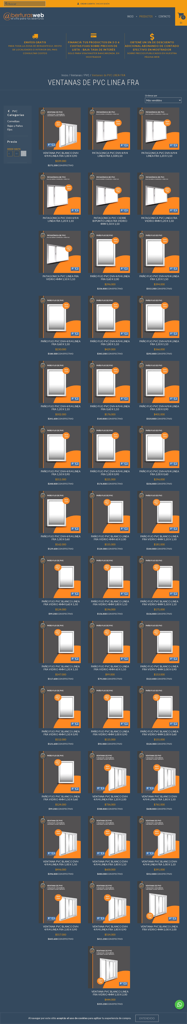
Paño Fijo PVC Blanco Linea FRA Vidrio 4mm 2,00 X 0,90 (159, 668)
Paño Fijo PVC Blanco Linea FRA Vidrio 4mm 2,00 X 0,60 (159, 733)
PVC (87, 75)
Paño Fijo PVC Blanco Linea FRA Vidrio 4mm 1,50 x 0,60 (61, 798)
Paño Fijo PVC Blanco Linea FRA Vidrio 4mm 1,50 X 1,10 (159, 603)
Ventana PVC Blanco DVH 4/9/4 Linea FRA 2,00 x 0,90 (60, 928)
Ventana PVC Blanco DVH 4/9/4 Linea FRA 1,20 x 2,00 (110, 798)
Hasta (16, 149)
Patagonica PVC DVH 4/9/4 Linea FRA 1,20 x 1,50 (159, 154)
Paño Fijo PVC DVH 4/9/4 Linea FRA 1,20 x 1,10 (61, 408)
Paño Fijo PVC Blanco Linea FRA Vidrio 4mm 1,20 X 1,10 (61, 668)
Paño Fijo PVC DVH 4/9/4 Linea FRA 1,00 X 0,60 (61, 538)
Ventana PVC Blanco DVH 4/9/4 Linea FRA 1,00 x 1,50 (60, 863)
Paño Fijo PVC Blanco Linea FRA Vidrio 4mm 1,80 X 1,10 (110, 603)
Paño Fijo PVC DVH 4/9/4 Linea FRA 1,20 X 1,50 (159, 278)
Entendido (147, 1018)
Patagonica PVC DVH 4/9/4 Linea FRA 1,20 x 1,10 (61, 219)
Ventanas (76, 75)
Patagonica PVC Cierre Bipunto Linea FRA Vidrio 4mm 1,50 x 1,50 (110, 220)
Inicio (130, 16)
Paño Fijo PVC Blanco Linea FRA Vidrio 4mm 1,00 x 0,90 (110, 733)
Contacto (164, 16)
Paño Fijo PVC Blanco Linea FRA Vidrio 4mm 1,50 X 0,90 (61, 733)
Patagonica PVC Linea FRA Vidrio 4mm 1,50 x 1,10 (61, 278)
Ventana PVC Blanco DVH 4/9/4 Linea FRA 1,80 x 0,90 (110, 928)
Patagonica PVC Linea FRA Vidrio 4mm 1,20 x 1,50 (159, 219)
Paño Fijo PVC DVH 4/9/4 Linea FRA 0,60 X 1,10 (110, 408)
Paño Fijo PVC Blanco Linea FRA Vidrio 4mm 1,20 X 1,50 (159, 538)
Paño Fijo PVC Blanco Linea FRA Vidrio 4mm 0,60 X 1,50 (61, 603)
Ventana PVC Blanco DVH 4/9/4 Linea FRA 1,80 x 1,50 (159, 798)
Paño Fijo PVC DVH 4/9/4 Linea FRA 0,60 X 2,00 (110, 278)
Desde (10, 149)
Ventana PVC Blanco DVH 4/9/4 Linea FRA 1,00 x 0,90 (60, 154)
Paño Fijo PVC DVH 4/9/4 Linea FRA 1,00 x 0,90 (110, 473)
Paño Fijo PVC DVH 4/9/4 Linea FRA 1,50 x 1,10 (159, 343)
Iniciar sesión (103, 4)
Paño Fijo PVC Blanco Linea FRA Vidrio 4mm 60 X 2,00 (110, 538)
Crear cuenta (87, 4)
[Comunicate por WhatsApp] (179, 1004)
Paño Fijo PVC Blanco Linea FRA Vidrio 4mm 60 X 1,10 (110, 668)
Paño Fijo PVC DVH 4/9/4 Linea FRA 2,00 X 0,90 (159, 408)
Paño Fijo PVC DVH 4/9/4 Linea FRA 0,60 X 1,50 (61, 343)
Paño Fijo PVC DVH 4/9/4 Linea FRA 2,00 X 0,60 (159, 473)
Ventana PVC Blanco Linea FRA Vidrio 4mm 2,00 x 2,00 (159, 928)
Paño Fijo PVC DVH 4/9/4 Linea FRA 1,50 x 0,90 (61, 473)
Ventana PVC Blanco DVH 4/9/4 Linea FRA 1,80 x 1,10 (110, 863)
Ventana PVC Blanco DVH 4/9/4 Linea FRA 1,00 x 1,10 (159, 863)
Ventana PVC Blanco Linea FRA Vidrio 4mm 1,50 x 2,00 (110, 993)
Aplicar (23, 153)
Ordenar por (151, 95)
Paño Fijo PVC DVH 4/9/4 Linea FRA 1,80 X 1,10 (110, 343)
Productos (146, 16)
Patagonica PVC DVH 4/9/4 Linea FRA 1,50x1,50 (110, 154)
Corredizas (13, 121)
